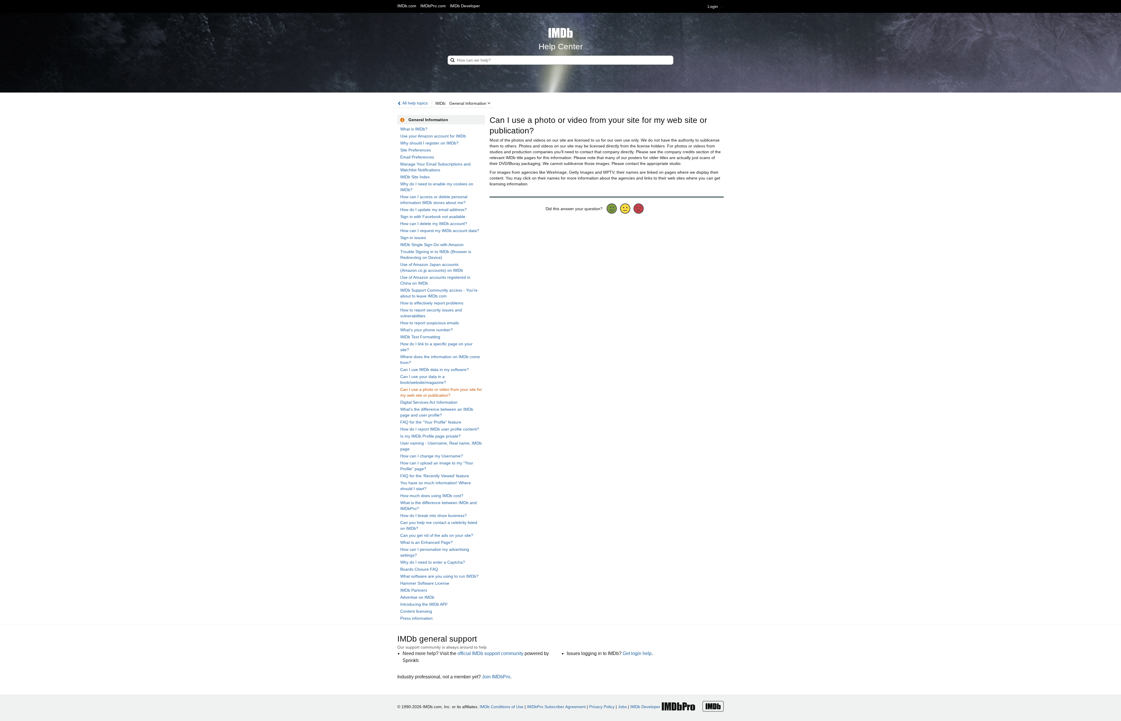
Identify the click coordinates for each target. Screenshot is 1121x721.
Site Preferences (415, 150)
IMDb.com (406, 6)
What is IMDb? (413, 129)
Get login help (637, 653)
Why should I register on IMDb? (429, 143)
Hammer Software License (424, 583)
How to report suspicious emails (429, 323)
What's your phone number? (426, 330)
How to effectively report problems (431, 303)
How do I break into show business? (433, 515)
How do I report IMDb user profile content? (439, 429)
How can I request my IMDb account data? (439, 230)
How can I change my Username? (431, 456)
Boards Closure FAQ (419, 569)
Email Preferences (417, 157)
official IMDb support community (490, 653)
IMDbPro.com (433, 6)
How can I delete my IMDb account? (433, 223)
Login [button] (713, 6)
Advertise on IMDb (417, 597)
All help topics (414, 103)
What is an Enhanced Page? (426, 542)
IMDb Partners (413, 590)
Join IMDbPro (496, 676)
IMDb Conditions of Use (501, 706)
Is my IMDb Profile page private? (430, 436)
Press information (416, 618)
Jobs (622, 706)
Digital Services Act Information (428, 402)
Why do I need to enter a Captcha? (432, 562)
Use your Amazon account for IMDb (433, 136)
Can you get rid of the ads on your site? (436, 535)
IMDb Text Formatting (420, 337)
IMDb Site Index (415, 177)
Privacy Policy (602, 706)
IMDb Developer (465, 6)
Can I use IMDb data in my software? (434, 369)
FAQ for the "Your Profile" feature (430, 422)
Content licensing (416, 611)
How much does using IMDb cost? (431, 495)
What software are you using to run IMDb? (439, 576)
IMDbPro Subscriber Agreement (556, 706)
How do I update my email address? (433, 209)
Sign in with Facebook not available (432, 216)
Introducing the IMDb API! (424, 604)
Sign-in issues (413, 237)
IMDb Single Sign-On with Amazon (432, 244)
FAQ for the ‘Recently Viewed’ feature (434, 475)
